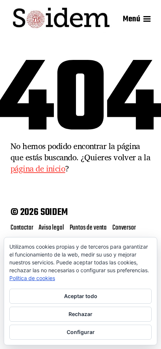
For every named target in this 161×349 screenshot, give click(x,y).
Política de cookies (32, 278)
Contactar (21, 227)
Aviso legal (51, 227)
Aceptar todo (80, 296)
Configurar (81, 332)
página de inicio (37, 168)
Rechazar (80, 314)
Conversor (124, 227)
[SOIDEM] (61, 19)
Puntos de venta (88, 227)
